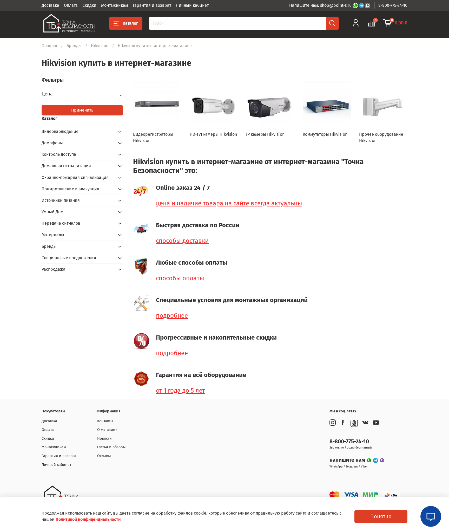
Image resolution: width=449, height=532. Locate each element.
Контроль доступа (59, 154)
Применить (82, 110)
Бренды (74, 45)
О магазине (107, 429)
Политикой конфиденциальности (88, 519)
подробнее (172, 315)
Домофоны (52, 142)
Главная (49, 45)
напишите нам (347, 460)
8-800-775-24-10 (392, 5)
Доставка (50, 5)
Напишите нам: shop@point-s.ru (321, 5)
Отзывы (104, 456)
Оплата (71, 5)
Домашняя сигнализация (66, 165)
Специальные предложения (69, 257)
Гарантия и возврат (152, 5)
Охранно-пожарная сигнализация (75, 177)
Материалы (53, 234)
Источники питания (61, 200)
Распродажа (53, 269)
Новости (104, 438)
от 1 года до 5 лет (180, 390)
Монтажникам (114, 5)
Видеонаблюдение (60, 131)
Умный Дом (52, 211)
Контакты (105, 421)
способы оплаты (180, 278)
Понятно (381, 516)
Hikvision (99, 45)
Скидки (89, 5)
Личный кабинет (192, 5)
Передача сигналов (61, 223)
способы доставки (182, 240)
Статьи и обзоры (111, 447)
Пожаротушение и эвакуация (70, 188)
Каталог (130, 23)
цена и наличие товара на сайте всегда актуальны (229, 203)
